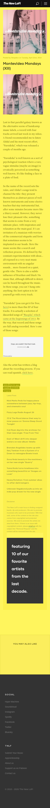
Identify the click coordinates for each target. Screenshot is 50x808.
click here (27, 372)
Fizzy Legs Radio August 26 (20, 412)
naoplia (6, 388)
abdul (6, 385)
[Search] (38, 3)
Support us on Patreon (16, 768)
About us (9, 763)
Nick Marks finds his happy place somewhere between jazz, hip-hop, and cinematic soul (24, 403)
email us (32, 526)
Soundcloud (11, 707)
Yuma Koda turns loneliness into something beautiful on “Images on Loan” (24, 471)
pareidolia (15, 388)
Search (37, 3)
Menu (45, 3)
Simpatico (15, 58)
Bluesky (9, 732)
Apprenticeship (12, 758)
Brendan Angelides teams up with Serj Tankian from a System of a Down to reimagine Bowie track (23, 450)
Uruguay (7, 391)
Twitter (8, 727)
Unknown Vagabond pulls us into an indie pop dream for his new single (24, 490)
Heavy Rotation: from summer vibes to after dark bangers (24, 481)
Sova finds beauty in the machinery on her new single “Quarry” (24, 460)
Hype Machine (12, 701)
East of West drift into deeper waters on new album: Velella (22, 440)
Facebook (10, 722)
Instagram (10, 712)
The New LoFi (12, 3)
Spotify (8, 717)
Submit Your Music (14, 753)
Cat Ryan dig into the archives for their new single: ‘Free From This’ (24, 431)
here (5, 307)
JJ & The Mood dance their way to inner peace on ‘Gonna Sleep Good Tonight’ (24, 421)
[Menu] (45, 3)
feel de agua (14, 385)
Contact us (10, 773)
